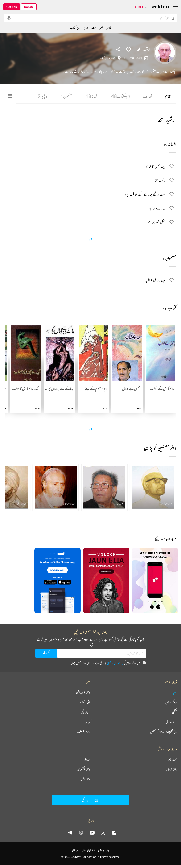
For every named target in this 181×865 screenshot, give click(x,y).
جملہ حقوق (75, 850)
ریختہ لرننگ (171, 769)
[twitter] (103, 832)
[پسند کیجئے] (128, 49)
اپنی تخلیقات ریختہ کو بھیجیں (163, 732)
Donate (28, 7)
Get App (11, 7)
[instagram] (81, 832)
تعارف (147, 96)
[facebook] (114, 832)
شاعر (109, 27)
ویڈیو (42, 96)
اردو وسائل (171, 722)
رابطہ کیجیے (85, 712)
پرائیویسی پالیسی (115, 662)
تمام (168, 96)
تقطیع (174, 712)
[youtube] (92, 832)
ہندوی (87, 759)
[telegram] (70, 832)
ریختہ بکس (85, 779)
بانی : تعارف (83, 702)
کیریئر (87, 722)
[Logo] (160, 7)
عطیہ (175, 692)
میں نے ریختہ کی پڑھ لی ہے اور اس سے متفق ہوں (105, 662)
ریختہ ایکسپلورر (83, 732)
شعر (101, 27)
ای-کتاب (120, 96)
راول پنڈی (111, 57)
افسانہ (92, 96)
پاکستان (103, 57)
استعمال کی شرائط (88, 850)
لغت (93, 27)
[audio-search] (9, 18)
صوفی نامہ (172, 759)
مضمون (66, 96)
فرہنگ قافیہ (171, 702)
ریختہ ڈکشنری (83, 769)
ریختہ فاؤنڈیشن (83, 692)
